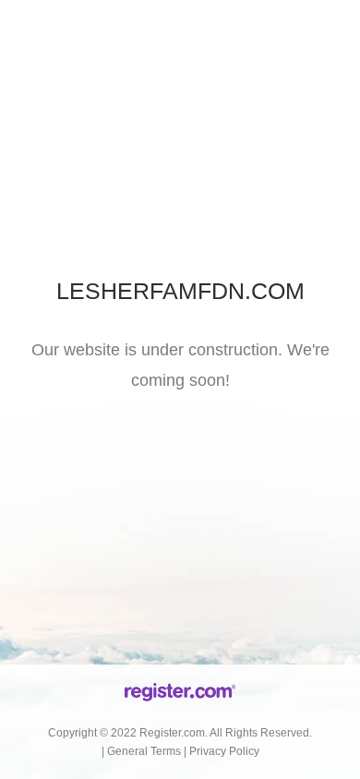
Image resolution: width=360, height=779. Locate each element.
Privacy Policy (224, 751)
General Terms (144, 751)
